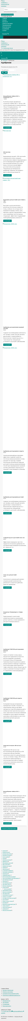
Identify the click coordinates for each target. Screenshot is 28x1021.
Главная (4, 18)
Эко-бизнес (6, 1002)
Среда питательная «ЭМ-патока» (12, 745)
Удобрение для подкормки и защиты (13, 451)
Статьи (4, 30)
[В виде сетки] (2, 72)
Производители (6, 25)
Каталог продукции (8, 990)
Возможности (6, 1000)
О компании (5, 28)
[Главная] (1, 60)
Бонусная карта (6, 27)
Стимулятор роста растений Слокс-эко (14, 537)
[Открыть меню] (1, 52)
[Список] (6, 72)
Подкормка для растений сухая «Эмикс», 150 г (14, 200)
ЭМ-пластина (6, 152)
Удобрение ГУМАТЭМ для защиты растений (12, 698)
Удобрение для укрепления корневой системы (13, 327)
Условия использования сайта (11, 993)
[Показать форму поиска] (1, 55)
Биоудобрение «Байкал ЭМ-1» (11, 791)
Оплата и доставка (7, 23)
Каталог (4, 20)
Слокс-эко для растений (9, 574)
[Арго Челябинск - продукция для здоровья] (14, 3)
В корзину (6, 127)
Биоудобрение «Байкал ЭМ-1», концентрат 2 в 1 (11, 96)
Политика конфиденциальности (11, 995)
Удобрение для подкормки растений (13, 497)
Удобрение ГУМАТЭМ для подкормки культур (13, 650)
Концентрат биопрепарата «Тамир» (13, 612)
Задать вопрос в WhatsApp (7, 14)
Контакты (5, 21)
